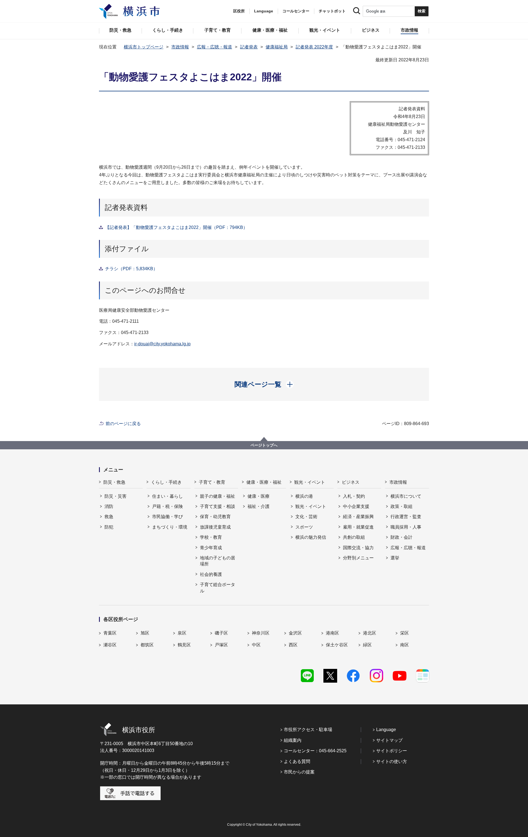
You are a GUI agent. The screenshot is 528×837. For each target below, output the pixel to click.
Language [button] (263, 11)
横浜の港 (304, 496)
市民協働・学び (167, 516)
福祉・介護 (259, 506)
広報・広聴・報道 (214, 47)
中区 (256, 644)
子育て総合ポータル (217, 587)
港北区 (369, 633)
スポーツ (304, 527)
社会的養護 (211, 574)
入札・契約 (354, 496)
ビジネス (350, 482)
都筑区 (147, 644)
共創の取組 (354, 537)
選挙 (395, 558)
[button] (264, 384)
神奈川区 (261, 633)
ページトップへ (264, 445)
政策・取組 (402, 506)
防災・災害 (116, 496)
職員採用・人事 (406, 527)
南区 (404, 644)
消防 (109, 506)
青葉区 (110, 633)
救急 (109, 516)
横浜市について (406, 496)
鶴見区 (184, 644)
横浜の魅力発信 (310, 537)
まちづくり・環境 (169, 527)
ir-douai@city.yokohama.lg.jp (162, 343)
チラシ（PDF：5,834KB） (131, 268)
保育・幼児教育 (215, 516)
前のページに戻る (123, 423)
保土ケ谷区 (337, 644)
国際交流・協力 (358, 547)
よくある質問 (297, 761)
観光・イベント (309, 482)
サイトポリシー (391, 750)
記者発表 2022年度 (314, 47)
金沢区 (295, 633)
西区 (293, 644)
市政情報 (180, 47)
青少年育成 (211, 547)
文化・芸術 (306, 516)
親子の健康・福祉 (217, 496)
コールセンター (295, 11)
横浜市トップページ (143, 47)
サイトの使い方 (391, 761)
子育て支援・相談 (217, 506)
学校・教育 (211, 537)
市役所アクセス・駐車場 (308, 729)
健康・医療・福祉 (264, 482)
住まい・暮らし (167, 496)
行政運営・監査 (406, 516)
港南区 (332, 633)
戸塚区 (221, 644)
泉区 (182, 633)
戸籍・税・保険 (167, 506)
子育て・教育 (212, 482)
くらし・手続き (166, 482)
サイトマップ (389, 740)
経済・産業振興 (358, 516)
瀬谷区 (110, 644)
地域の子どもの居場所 (217, 561)
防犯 (109, 527)
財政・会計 (402, 537)
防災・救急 (114, 482)
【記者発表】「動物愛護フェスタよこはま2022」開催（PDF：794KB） (176, 227)
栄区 (404, 633)
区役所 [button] (239, 11)
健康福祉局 (277, 47)
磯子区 (221, 633)
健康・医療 (259, 496)
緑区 (367, 644)
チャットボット (332, 11)
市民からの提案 (299, 772)
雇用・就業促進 (358, 527)
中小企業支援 (356, 506)
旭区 (145, 633)
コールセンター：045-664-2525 (315, 750)
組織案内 (292, 740)
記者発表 (249, 47)
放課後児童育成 (215, 527)
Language (386, 729)
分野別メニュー (358, 558)
